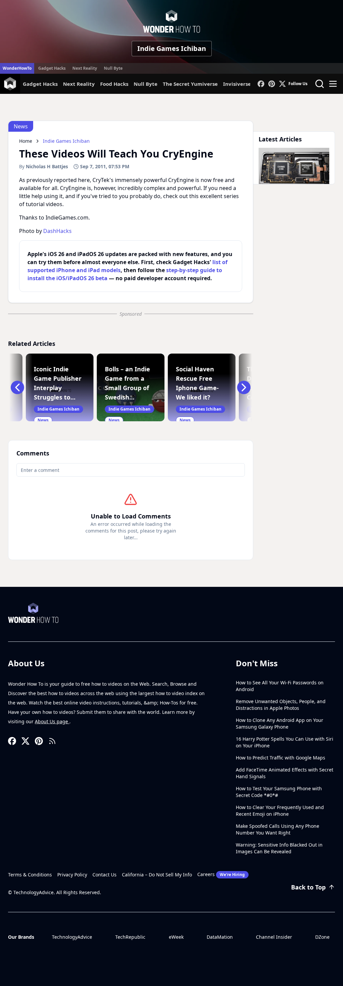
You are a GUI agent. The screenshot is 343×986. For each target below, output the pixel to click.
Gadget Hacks (52, 68)
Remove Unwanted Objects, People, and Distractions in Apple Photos (281, 704)
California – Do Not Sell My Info (157, 874)
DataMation (220, 937)
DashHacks (57, 231)
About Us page (52, 721)
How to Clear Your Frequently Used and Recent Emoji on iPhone (280, 810)
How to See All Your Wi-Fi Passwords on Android (280, 685)
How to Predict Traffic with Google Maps (280, 757)
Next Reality (84, 68)
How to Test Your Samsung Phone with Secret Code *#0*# (279, 791)
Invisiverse (237, 83)
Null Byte (113, 68)
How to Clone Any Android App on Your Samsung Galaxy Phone (279, 723)
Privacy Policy (72, 874)
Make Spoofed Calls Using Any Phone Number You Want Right (277, 829)
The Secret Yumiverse (190, 83)
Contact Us (104, 874)
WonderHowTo (17, 68)
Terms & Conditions (30, 874)
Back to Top (308, 887)
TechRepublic (130, 937)
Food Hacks (114, 83)
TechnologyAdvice (72, 937)
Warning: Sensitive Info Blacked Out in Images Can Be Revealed (279, 848)
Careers (221, 874)
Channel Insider (274, 937)
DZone (322, 937)
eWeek (176, 937)
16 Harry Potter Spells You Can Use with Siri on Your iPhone (284, 742)
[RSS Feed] (52, 741)
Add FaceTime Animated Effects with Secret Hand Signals (284, 773)
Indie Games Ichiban (171, 48)
